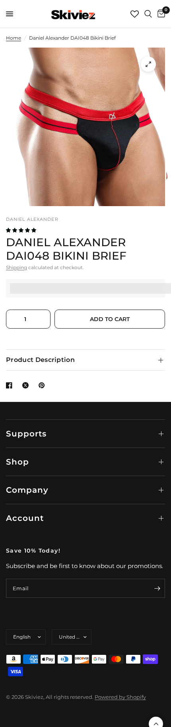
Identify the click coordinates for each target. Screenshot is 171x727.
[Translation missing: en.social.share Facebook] (11, 385)
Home (13, 38)
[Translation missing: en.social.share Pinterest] (43, 385)
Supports (26, 433)
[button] (21, 230)
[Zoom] (148, 64)
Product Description (40, 360)
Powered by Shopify (120, 697)
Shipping (16, 267)
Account (25, 518)
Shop (17, 462)
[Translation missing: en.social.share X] (27, 385)
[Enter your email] (157, 588)
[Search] (148, 14)
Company (27, 490)
